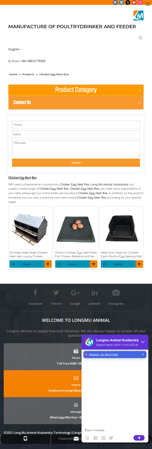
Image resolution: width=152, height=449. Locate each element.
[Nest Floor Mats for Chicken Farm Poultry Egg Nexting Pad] (122, 228)
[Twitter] (127, 2)
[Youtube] (134, 2)
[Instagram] (140, 2)
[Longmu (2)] (138, 15)
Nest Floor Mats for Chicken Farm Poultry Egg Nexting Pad (121, 254)
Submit (76, 162)
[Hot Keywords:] (140, 38)
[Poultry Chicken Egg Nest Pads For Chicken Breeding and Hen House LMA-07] (76, 228)
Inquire (27, 264)
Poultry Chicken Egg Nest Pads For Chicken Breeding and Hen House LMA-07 (76, 254)
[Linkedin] (121, 2)
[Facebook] (115, 2)
